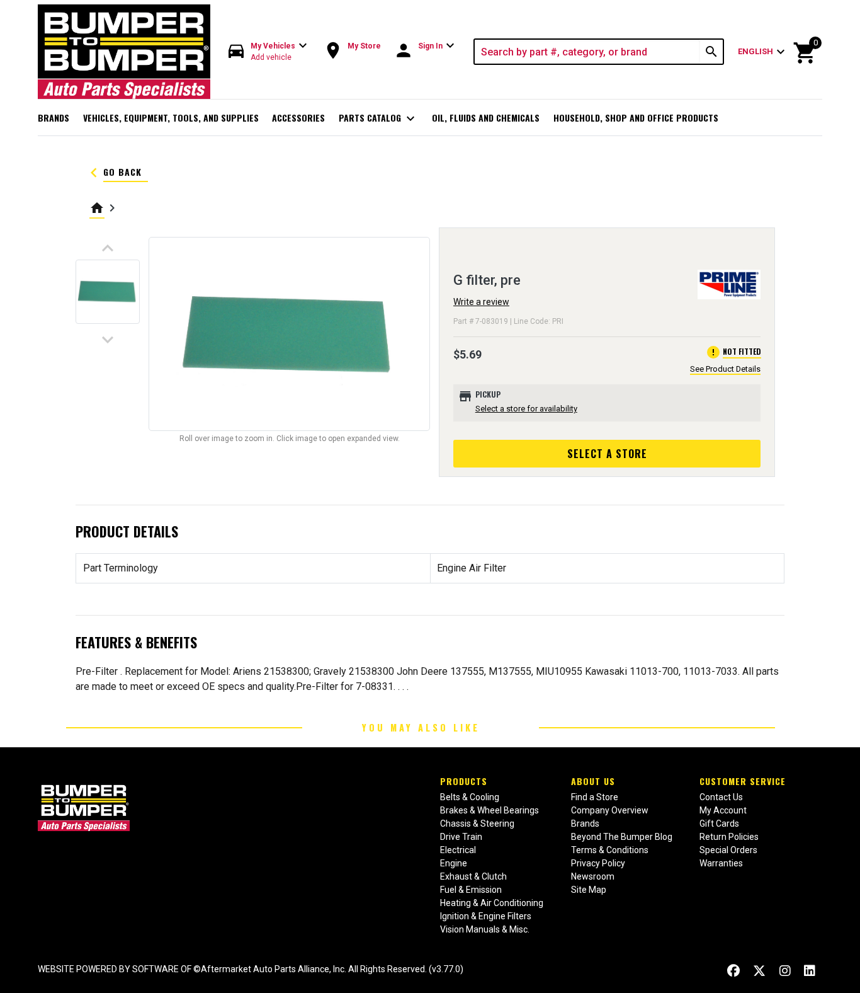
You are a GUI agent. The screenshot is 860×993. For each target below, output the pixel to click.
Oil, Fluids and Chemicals (486, 117)
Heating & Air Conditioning (491, 903)
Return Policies (729, 837)
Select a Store (607, 453)
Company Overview (609, 810)
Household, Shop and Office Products (635, 117)
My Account (723, 810)
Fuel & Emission (471, 890)
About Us (593, 781)
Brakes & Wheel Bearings (489, 810)
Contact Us (721, 797)
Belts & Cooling (469, 797)
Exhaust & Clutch (473, 876)
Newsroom (592, 876)
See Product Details (725, 369)
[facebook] (733, 971)
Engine (453, 863)
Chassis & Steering (477, 823)
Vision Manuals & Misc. (484, 929)
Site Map (588, 890)
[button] (268, 52)
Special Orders (728, 850)
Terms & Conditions (609, 850)
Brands (53, 117)
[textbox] (588, 52)
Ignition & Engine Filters (485, 916)
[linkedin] (809, 971)
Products (463, 781)
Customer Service (742, 781)
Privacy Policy (598, 863)
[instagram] (785, 971)
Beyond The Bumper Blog (621, 837)
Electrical (458, 850)
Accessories (298, 117)
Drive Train (461, 837)
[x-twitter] (759, 971)
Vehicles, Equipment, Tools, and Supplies (171, 117)
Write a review (481, 302)
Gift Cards (719, 823)
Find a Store (594, 797)
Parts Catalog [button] (379, 118)
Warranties (721, 863)
